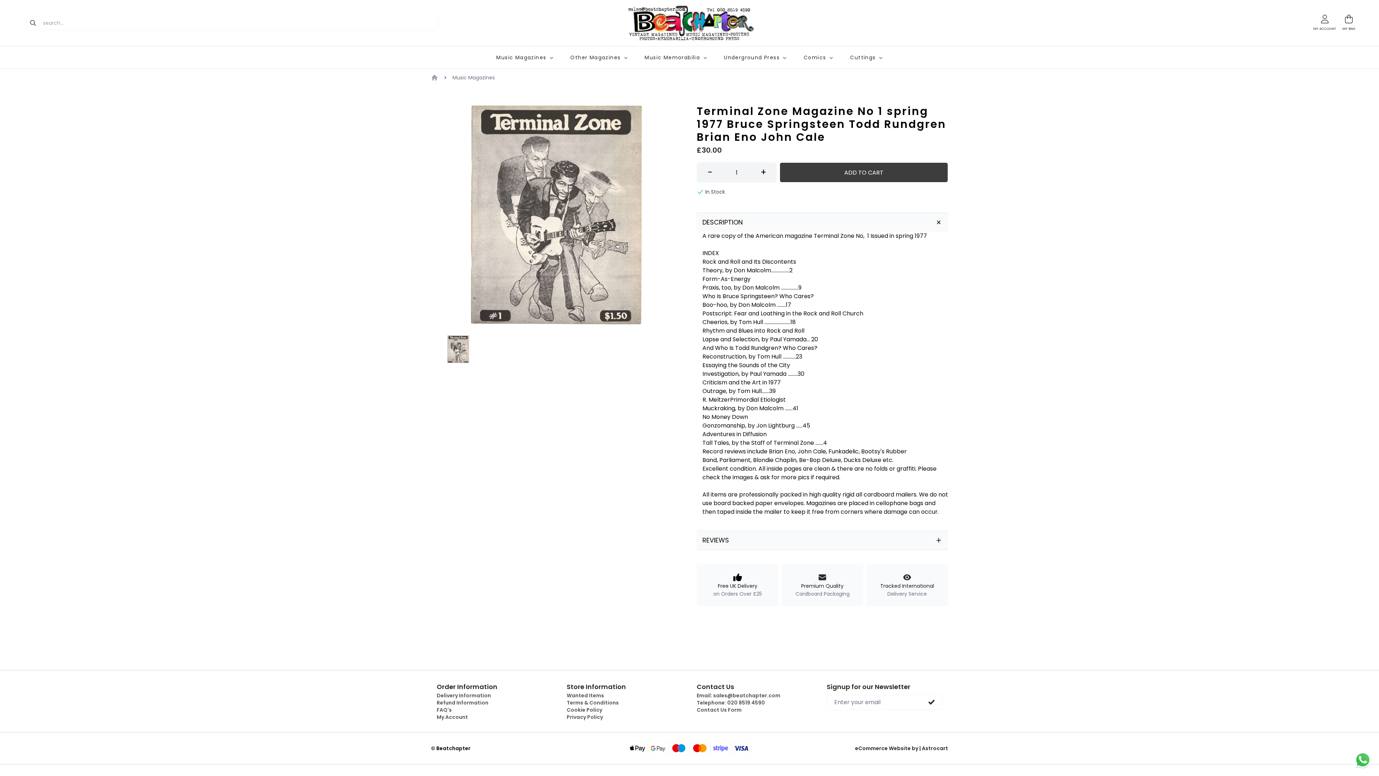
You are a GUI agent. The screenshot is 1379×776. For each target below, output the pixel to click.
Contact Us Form (719, 709)
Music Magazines (473, 77)
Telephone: (731, 702)
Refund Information (462, 702)
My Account (452, 717)
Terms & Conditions (593, 702)
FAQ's (444, 709)
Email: (738, 695)
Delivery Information (464, 695)
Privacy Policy (585, 717)
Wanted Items (585, 695)
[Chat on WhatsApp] (1363, 760)
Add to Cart (863, 172)
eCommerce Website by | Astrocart (901, 748)
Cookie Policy (584, 709)
